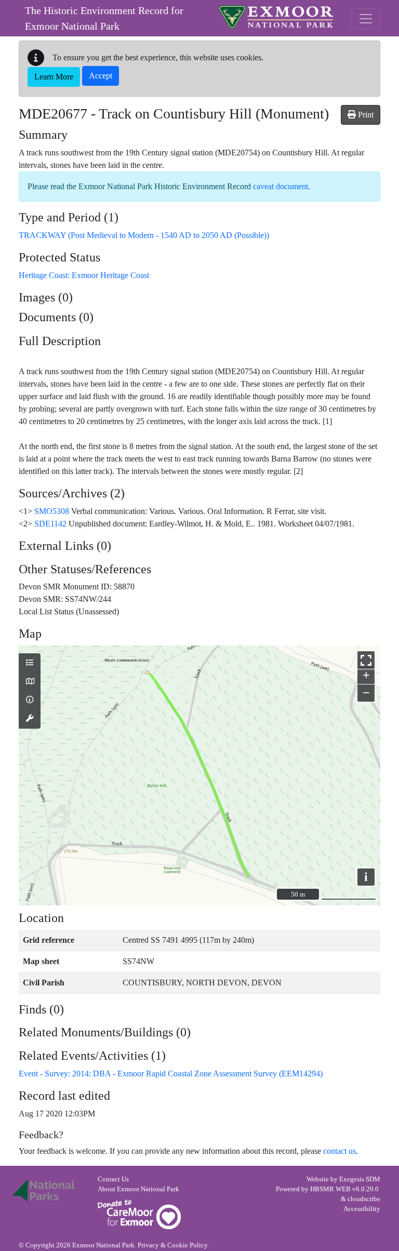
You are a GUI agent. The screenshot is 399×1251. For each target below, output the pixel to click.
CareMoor (139, 1214)
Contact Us (113, 1179)
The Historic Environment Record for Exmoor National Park (104, 18)
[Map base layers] (29, 682)
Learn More (53, 76)
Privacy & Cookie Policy (172, 1245)
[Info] (29, 700)
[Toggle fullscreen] (366, 659)
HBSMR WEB (330, 1189)
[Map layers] (29, 663)
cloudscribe (364, 1199)
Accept (100, 75)
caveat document (280, 186)
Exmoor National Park (276, 17)
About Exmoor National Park (138, 1189)
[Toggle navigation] (365, 18)
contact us (339, 1151)
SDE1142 (50, 523)
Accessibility (361, 1209)
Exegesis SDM (359, 1179)
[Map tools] (29, 718)
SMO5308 (51, 511)
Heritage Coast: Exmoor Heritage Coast (84, 275)
